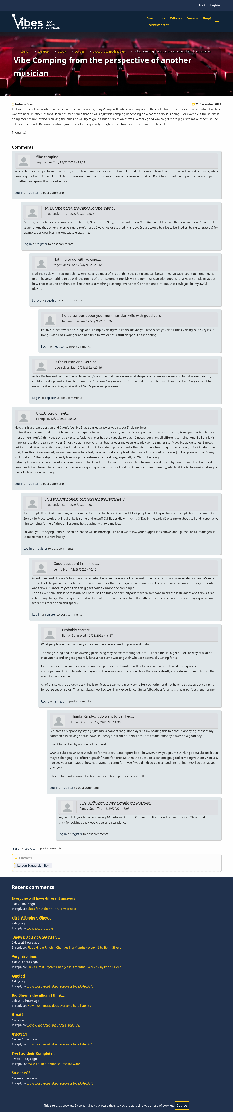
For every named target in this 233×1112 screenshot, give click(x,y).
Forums (192, 18)
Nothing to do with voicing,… (77, 259)
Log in (19, 193)
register (33, 193)
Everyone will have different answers (43, 898)
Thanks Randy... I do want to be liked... (102, 716)
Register (215, 5)
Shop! (206, 18)
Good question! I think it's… (76, 563)
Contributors (156, 18)
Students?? (21, 1072)
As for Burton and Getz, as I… (77, 361)
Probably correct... (77, 629)
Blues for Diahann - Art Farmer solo (51, 909)
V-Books (176, 18)
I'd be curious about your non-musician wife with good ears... (112, 315)
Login (203, 5)
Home (25, 51)
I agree (182, 1105)
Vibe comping (47, 156)
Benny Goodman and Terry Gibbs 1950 (53, 1025)
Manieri (18, 975)
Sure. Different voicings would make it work (115, 802)
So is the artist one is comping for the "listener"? (85, 498)
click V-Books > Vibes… (31, 917)
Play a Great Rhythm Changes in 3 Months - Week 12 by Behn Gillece (74, 947)
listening (19, 1034)
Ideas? (79, 51)
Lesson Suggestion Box (109, 51)
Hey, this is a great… (52, 413)
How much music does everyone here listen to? (60, 986)
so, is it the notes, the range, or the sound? (80, 207)
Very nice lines (24, 956)
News (62, 51)
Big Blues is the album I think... (38, 995)
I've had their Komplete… (33, 1053)
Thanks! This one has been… (36, 937)
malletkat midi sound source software (53, 1064)
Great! (17, 1014)
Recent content (158, 25)
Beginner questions (40, 928)
